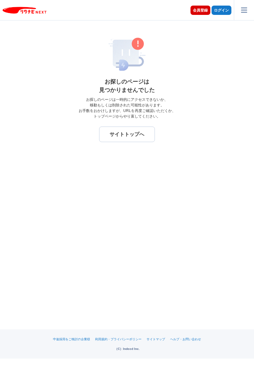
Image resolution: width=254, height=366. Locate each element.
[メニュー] (244, 10)
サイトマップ (156, 339)
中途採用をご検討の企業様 (71, 339)
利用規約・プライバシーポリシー (118, 339)
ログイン (221, 10)
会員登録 (200, 10)
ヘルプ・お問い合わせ (185, 339)
